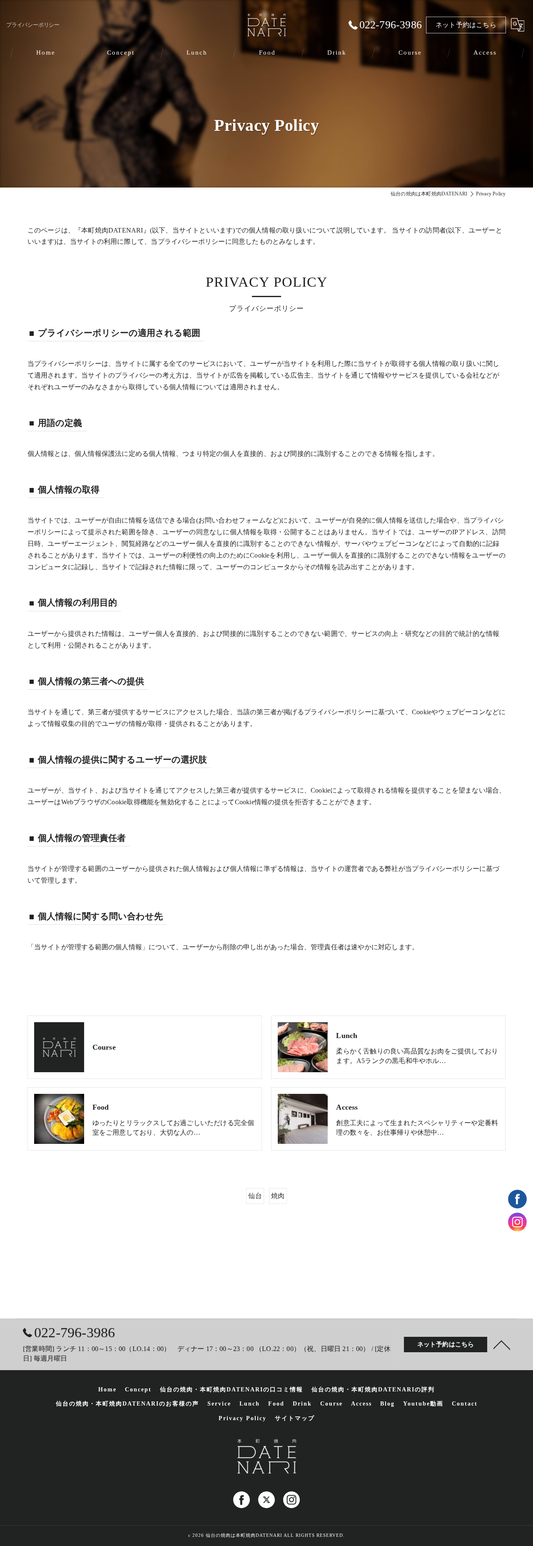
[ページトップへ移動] (501, 1344)
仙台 (255, 1195)
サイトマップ (295, 1418)
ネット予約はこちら (466, 24)
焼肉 (277, 1195)
